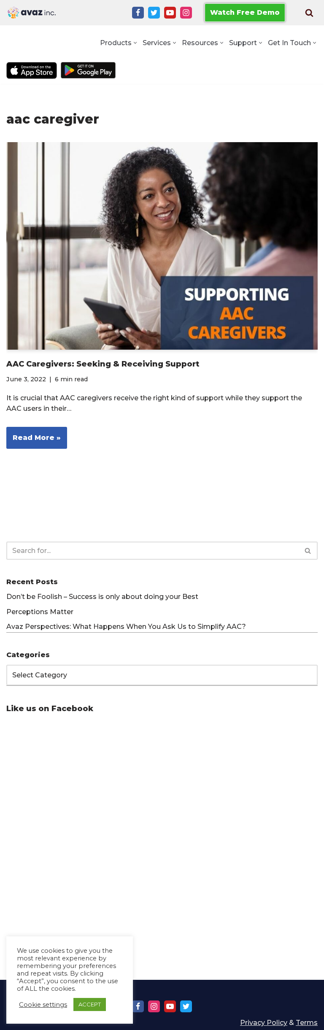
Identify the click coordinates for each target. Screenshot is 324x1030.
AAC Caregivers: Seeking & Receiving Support (102, 364)
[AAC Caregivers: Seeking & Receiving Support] (162, 246)
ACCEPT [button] (89, 1004)
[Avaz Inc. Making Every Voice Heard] (31, 12)
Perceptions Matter (39, 612)
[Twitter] (154, 13)
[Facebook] (138, 13)
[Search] (309, 12)
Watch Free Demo (245, 12)
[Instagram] (186, 13)
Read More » (33, 441)
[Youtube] (170, 13)
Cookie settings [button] (43, 1004)
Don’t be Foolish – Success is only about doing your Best (102, 597)
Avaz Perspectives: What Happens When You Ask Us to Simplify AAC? (126, 627)
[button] (135, 42)
